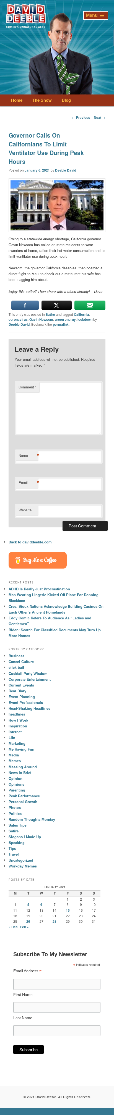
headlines (17, 714)
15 (68, 910)
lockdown (84, 319)
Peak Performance (24, 795)
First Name (23, 994)
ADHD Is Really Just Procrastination (39, 588)
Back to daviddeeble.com (30, 542)
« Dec (13, 926)
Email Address (27, 971)
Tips (12, 848)
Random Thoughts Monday (32, 819)
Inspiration (18, 726)
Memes (15, 760)
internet (15, 731)
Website (25, 509)
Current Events (21, 685)
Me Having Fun (21, 749)
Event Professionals (26, 702)
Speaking (17, 842)
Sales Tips (18, 825)
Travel (14, 854)
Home (16, 100)
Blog (66, 100)
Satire (50, 314)
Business (16, 655)
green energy (65, 319)
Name (28, 455)
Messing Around (23, 766)
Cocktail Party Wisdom (28, 673)
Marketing (17, 743)
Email (28, 482)
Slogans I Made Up (25, 836)
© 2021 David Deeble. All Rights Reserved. (57, 1096)
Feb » (24, 926)
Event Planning (22, 696)
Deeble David (65, 170)
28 (54, 921)
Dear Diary (17, 690)
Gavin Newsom (41, 319)
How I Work (18, 720)
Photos (15, 807)
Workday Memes (23, 866)
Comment (28, 387)
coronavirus (18, 319)
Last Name (22, 1018)
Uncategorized (21, 860)
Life (12, 737)
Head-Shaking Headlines (29, 708)
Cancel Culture (21, 661)
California (81, 314)
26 (28, 921)
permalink (61, 324)
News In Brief (20, 772)
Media (14, 755)
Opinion (15, 778)
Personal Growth (23, 801)
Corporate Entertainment (30, 679)
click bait (16, 667)
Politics (15, 813)
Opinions (16, 784)
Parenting (17, 790)
